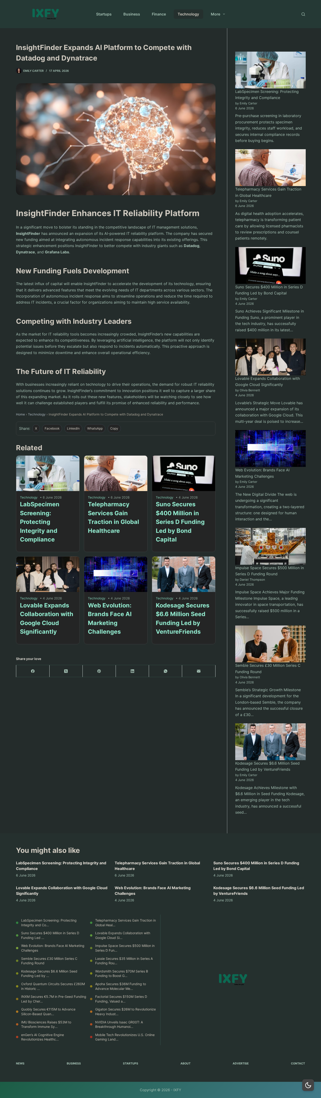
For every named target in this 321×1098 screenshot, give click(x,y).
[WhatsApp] (165, 671)
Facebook (52, 428)
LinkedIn (73, 428)
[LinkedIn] (132, 671)
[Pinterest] (99, 671)
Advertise (241, 1063)
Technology (188, 14)
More (215, 14)
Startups (104, 14)
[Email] (198, 671)
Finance (159, 14)
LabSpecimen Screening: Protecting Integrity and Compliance (39, 522)
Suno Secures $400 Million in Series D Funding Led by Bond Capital (180, 522)
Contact (298, 1063)
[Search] (303, 14)
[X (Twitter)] (66, 671)
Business (131, 14)
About (185, 1063)
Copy (114, 428)
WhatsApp (95, 428)
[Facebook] (32, 671)
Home (20, 414)
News (20, 1063)
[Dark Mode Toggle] (308, 1085)
